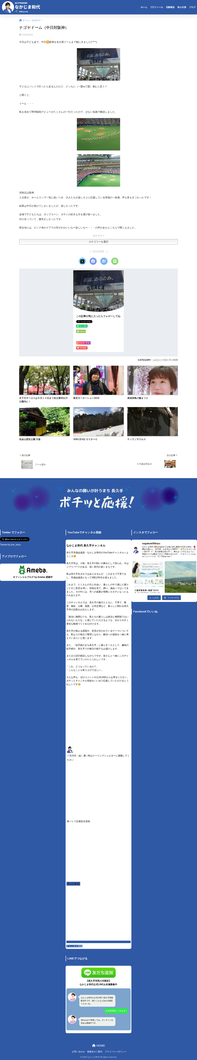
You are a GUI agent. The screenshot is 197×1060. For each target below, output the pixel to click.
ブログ (192, 7)
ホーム (144, 7)
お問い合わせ (78, 1051)
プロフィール (156, 7)
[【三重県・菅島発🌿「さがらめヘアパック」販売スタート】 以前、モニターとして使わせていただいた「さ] (148, 577)
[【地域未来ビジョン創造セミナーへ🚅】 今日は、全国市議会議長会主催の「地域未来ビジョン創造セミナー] (180, 577)
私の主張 (182, 7)
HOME (100, 1045)
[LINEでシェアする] (114, 261)
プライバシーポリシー (115, 1051)
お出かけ (157, 360)
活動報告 (170, 7)
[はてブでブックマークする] (104, 261)
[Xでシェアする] (82, 261)
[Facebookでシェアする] (93, 261)
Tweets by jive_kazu (10, 544)
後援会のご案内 (94, 1051)
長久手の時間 (171, 360)
